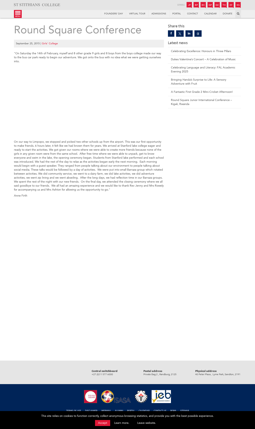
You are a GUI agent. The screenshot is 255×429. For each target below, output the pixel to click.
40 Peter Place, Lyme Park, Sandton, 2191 (217, 374)
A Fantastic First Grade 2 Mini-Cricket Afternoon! (202, 92)
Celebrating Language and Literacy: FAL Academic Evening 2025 (203, 69)
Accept (102, 423)
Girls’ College (50, 43)
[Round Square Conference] (171, 33)
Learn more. (121, 423)
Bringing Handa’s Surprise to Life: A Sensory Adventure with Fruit (198, 81)
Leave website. (146, 423)
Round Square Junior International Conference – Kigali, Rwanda (201, 102)
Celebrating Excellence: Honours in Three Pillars (201, 51)
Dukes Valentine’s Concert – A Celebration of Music (203, 59)
